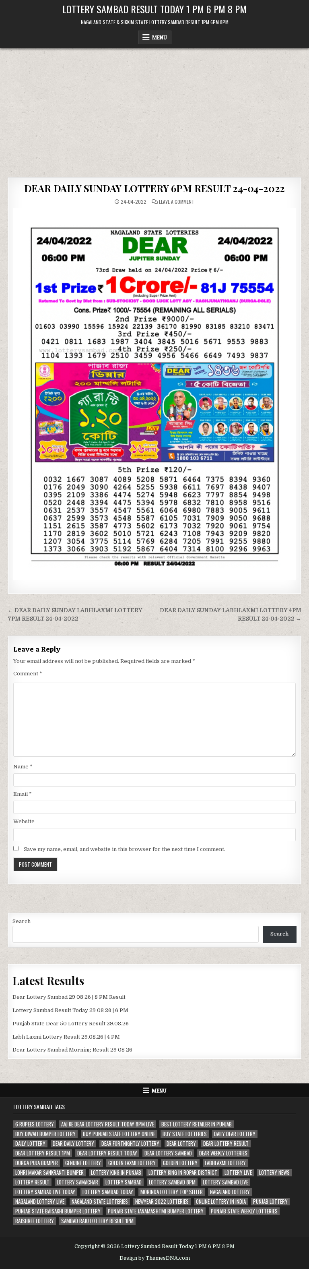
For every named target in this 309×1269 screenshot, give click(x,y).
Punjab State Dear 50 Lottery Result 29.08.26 (70, 1024)
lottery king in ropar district (182, 1172)
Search (21, 921)
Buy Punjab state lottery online (119, 1134)
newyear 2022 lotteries (162, 1201)
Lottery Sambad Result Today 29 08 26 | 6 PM (70, 1010)
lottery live (238, 1172)
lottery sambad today (107, 1192)
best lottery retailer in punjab (196, 1124)
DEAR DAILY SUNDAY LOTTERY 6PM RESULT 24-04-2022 (154, 188)
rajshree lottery (34, 1221)
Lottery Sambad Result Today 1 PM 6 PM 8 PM (154, 9)
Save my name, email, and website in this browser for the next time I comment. (124, 849)
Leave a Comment (176, 201)
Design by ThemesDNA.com (154, 1258)
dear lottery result (226, 1143)
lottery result (32, 1182)
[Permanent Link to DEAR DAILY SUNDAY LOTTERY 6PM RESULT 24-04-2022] (154, 394)
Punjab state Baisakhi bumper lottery (58, 1211)
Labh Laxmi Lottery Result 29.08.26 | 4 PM (66, 1037)
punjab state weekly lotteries (244, 1211)
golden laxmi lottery (132, 1163)
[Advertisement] (154, 108)
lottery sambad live (225, 1182)
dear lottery (181, 1143)
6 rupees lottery (34, 1124)
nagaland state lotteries (100, 1201)
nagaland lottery (230, 1192)
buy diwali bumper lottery (45, 1134)
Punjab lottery (270, 1201)
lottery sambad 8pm (172, 1182)
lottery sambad (123, 1182)
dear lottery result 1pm (42, 1153)
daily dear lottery (234, 1134)
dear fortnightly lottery (130, 1143)
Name (23, 767)
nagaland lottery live (39, 1201)
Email (22, 794)
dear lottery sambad (168, 1153)
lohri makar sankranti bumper (49, 1172)
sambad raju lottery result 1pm (97, 1221)
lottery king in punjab (116, 1172)
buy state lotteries (185, 1134)
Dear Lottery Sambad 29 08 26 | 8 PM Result (69, 997)
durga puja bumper (36, 1163)
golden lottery (180, 1163)
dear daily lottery (73, 1143)
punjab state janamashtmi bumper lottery (156, 1211)
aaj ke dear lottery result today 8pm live (107, 1124)
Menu (159, 37)
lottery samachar (77, 1182)
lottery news (274, 1172)
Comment (27, 674)
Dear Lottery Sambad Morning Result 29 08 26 (72, 1050)
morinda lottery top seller (171, 1192)
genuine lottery (83, 1163)
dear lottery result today (107, 1153)
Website (24, 821)
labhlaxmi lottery (225, 1163)
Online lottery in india (221, 1201)
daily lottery (30, 1143)
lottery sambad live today (45, 1192)
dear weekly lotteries (223, 1153)
